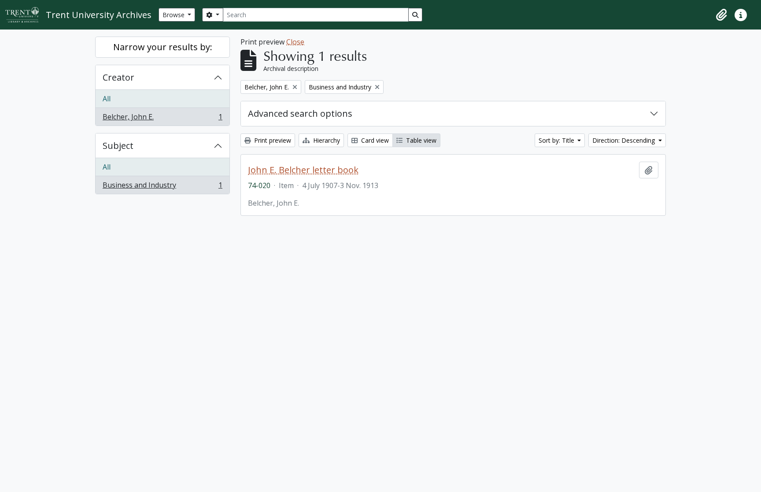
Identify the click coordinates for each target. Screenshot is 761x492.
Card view (374, 140)
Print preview (271, 140)
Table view (420, 140)
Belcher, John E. (162, 119)
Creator (118, 77)
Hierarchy (325, 140)
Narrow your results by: (162, 47)
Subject (118, 146)
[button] (721, 15)
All (107, 99)
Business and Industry (162, 187)
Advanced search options (300, 113)
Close (295, 42)
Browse (174, 15)
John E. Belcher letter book (303, 170)
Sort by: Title (557, 140)
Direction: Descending (624, 140)
